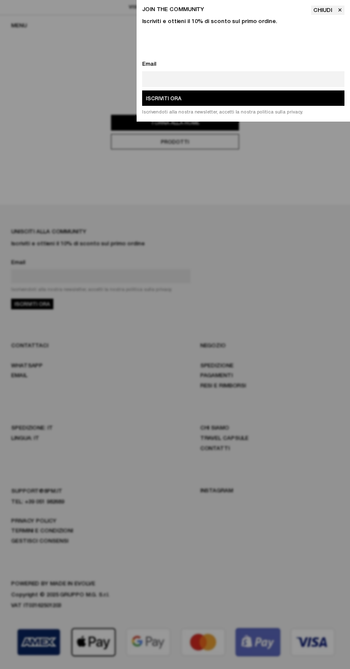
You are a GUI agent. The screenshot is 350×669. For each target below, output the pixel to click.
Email (149, 64)
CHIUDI (323, 10)
